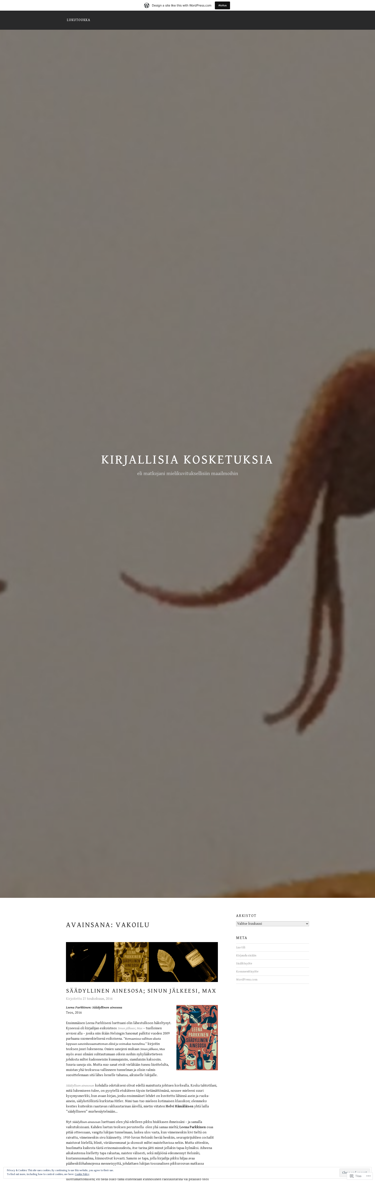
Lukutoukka (78, 20)
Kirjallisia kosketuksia (187, 459)
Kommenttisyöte (247, 971)
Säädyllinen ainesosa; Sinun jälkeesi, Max (141, 990)
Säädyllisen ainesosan (80, 1086)
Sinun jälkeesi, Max (130, 1028)
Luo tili (240, 947)
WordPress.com (246, 979)
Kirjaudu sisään (246, 955)
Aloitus (222, 5)
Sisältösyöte (244, 963)
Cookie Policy (82, 1174)
